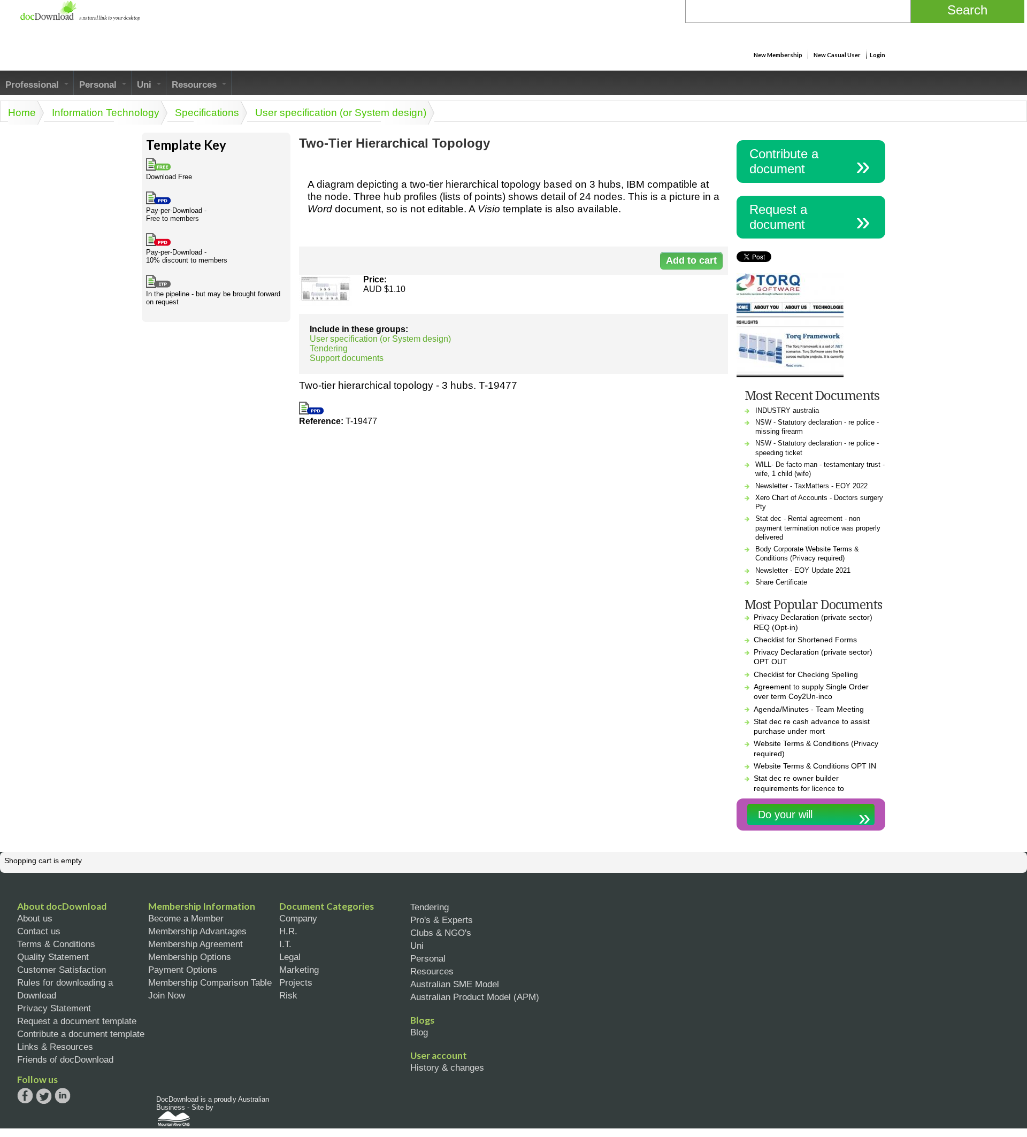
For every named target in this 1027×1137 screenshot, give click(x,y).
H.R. (288, 931)
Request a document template (76, 1021)
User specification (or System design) (340, 112)
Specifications (207, 112)
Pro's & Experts (441, 920)
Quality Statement (53, 956)
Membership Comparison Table (210, 982)
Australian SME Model (454, 984)
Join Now (166, 995)
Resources (195, 84)
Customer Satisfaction (61, 969)
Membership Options (189, 956)
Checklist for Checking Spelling (806, 674)
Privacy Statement (54, 1008)
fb (25, 1096)
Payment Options (182, 969)
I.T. (285, 944)
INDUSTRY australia (787, 410)
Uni (145, 84)
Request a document (778, 217)
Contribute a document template (80, 1033)
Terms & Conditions (56, 944)
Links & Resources (55, 1046)
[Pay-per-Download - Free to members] (311, 411)
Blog (419, 1032)
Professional (33, 84)
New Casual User (837, 54)
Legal (290, 956)
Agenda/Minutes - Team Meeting (809, 709)
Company (298, 918)
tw (44, 1096)
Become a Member (186, 918)
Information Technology (105, 112)
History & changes (447, 1067)
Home (22, 112)
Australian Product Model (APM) (474, 997)
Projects (295, 982)
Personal (99, 84)
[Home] (80, 17)
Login (877, 54)
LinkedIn (63, 1096)
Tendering (329, 348)
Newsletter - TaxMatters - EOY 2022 (811, 486)
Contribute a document (783, 161)
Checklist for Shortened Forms (805, 639)
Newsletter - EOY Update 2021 (802, 570)
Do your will (785, 814)
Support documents (347, 358)
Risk (288, 995)
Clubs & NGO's (440, 932)
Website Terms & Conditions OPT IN (815, 766)
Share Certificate (781, 582)
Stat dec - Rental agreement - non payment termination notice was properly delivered (817, 527)
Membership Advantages (197, 931)
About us (34, 918)
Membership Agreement (195, 944)
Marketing (299, 969)
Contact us (38, 931)
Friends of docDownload (65, 1059)
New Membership (778, 54)
